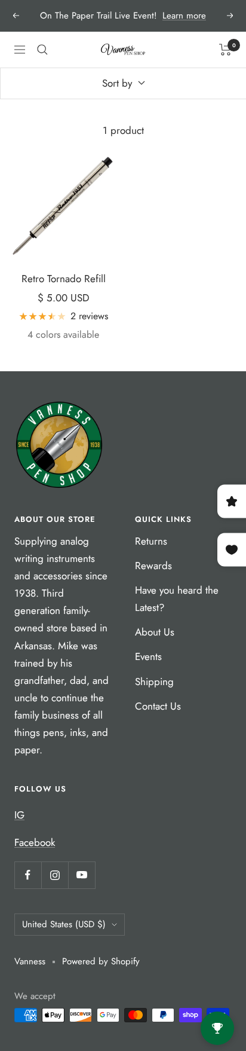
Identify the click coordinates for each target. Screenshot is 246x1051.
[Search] (42, 49)
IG (19, 815)
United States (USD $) (64, 924)
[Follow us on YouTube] (81, 874)
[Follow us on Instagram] (54, 874)
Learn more (184, 15)
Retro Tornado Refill (63, 278)
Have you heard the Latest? (177, 599)
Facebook (34, 842)
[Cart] (225, 50)
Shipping (154, 681)
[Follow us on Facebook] (27, 874)
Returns (151, 541)
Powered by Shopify (101, 961)
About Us (154, 632)
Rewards (153, 565)
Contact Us (158, 706)
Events (148, 656)
